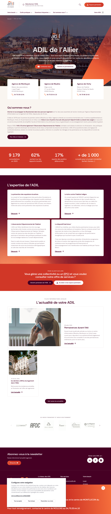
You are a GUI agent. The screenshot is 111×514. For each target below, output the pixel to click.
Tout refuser (31, 501)
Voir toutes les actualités (55, 401)
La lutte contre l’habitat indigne (76, 194)
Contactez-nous (45, 66)
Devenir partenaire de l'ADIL (39, 283)
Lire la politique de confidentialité (20, 496)
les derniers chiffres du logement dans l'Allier (22, 382)
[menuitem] (12, 12)
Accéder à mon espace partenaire (70, 283)
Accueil (9, 18)
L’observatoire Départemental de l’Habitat (26, 224)
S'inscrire (13, 463)
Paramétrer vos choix (47, 501)
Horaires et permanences (65, 66)
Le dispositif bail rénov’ (63, 224)
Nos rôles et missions (16, 137)
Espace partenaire (95, 5)
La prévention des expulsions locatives (24, 194)
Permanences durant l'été (76, 327)
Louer (85, 481)
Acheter (85, 484)
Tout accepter (18, 501)
